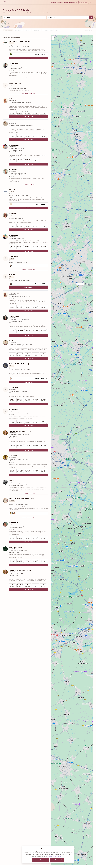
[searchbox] (24, 17)
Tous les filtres (8, 30)
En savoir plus (14, 75)
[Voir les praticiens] (28, 265)
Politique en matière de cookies (55, 856)
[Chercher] (91, 17)
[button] (80, 284)
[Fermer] (72, 848)
